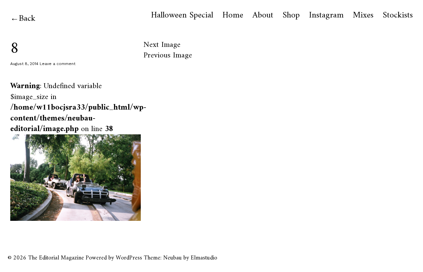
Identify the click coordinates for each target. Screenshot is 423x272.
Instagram (326, 15)
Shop (291, 15)
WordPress (129, 258)
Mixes (363, 15)
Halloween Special (182, 15)
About (262, 15)
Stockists (398, 15)
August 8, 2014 (24, 63)
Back (27, 18)
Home (232, 15)
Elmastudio (204, 258)
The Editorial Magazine (56, 258)
